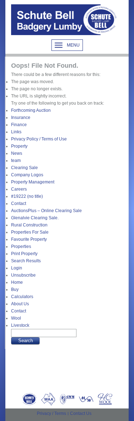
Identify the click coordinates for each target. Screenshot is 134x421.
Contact (18, 203)
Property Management (32, 182)
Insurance (20, 117)
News (16, 153)
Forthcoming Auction (31, 110)
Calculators (22, 296)
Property (19, 146)
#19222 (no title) (27, 196)
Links (16, 131)
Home (17, 282)
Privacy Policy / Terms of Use (39, 139)
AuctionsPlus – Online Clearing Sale (46, 210)
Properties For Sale (30, 232)
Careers (19, 189)
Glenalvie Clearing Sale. (35, 217)
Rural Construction (29, 225)
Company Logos (27, 174)
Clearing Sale (24, 167)
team (16, 160)
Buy (15, 289)
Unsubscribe (23, 275)
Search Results (26, 260)
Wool (16, 318)
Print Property (24, 253)
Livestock (20, 325)
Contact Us (80, 413)
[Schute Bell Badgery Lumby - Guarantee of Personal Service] (64, 19)
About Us (20, 303)
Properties (21, 246)
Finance (19, 124)
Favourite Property (29, 239)
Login (16, 268)
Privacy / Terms (51, 413)
